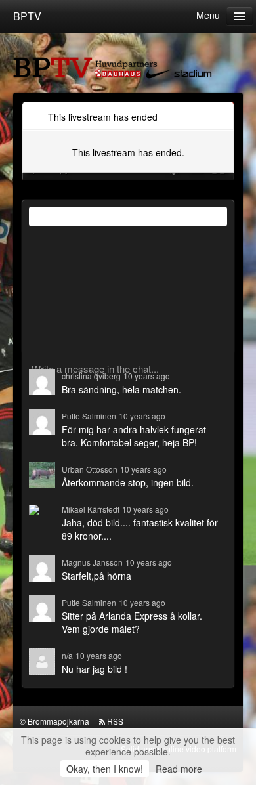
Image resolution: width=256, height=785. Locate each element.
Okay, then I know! (104, 768)
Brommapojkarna (58, 721)
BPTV (27, 16)
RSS (115, 721)
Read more (179, 768)
